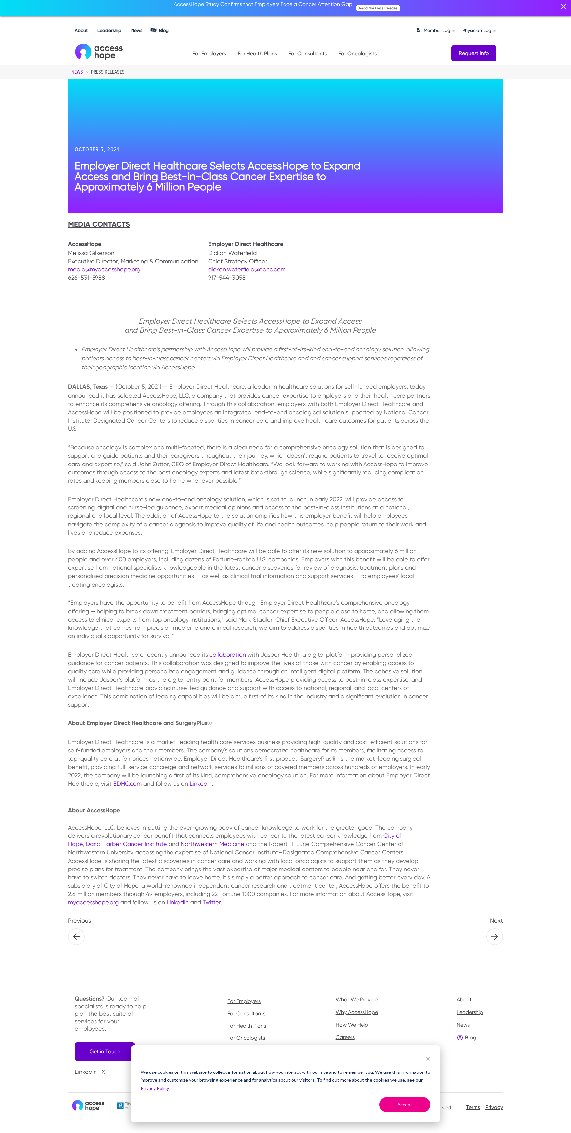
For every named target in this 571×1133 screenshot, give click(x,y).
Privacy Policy (155, 1088)
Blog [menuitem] (470, 1037)
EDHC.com (127, 783)
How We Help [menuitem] (352, 1025)
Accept (404, 1104)
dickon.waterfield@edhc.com (247, 269)
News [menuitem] (463, 1025)
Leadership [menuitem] (470, 1012)
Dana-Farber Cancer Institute (127, 843)
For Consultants (307, 53)
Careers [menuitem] (345, 1037)
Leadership (109, 30)
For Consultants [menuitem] (246, 1013)
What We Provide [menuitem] (357, 999)
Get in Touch (105, 1051)
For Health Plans (257, 53)
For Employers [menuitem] (244, 1001)
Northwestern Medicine (212, 843)
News (136, 30)
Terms (473, 1107)
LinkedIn (201, 783)
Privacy (494, 1107)
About (81, 30)
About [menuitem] (464, 999)
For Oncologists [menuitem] (246, 1038)
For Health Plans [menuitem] (246, 1026)
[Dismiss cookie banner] (428, 1059)
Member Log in (439, 30)
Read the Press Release (378, 8)
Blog (164, 30)
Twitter (212, 902)
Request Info (474, 53)
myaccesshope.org (93, 902)
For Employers (209, 53)
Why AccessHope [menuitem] (357, 1012)
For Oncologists (357, 53)
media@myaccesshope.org (104, 269)
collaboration (227, 654)
